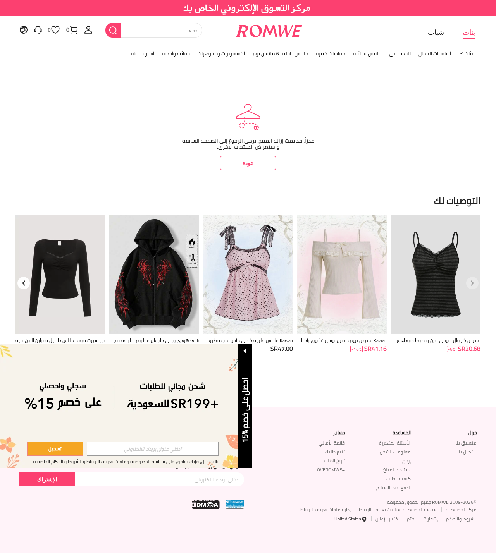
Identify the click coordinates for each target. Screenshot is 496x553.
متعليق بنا (466, 442)
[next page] (23, 283)
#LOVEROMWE (330, 469)
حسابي (338, 432)
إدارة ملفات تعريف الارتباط (325, 509)
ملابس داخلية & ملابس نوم (280, 53)
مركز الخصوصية (461, 509)
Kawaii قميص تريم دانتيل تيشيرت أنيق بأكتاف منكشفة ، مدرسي (344, 340)
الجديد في (400, 53)
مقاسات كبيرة (330, 53)
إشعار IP (430, 518)
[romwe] (269, 29)
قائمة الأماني (332, 442)
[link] (248, 9)
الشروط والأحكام (461, 518)
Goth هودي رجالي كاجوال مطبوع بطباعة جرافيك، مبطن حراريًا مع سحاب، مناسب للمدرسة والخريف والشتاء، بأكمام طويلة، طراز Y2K (154, 340)
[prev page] (472, 283)
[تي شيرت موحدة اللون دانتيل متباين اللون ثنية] (60, 274)
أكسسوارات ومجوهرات (221, 53)
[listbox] (88, 29)
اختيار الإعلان (387, 518)
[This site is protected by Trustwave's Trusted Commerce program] (235, 504)
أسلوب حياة (142, 53)
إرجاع (406, 460)
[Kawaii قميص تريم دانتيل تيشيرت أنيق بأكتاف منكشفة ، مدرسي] (342, 274)
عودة (248, 163)
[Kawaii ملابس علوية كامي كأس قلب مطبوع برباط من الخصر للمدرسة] (248, 274)
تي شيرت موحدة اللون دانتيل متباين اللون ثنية (60, 340)
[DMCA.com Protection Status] (206, 504)
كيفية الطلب (398, 478)
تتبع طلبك (335, 451)
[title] (248, 200)
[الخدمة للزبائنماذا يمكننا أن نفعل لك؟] (38, 29)
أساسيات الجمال (434, 53)
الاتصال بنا (467, 451)
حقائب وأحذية (176, 53)
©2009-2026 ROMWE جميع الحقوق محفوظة (432, 502)
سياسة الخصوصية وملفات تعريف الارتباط (398, 509)
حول (472, 432)
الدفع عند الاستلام (393, 487)
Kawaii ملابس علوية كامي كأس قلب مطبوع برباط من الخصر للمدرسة (248, 340)
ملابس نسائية (367, 53)
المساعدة (402, 432)
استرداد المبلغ (397, 469)
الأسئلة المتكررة (395, 442)
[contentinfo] (469, 349)
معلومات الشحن (395, 451)
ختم (410, 518)
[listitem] (435, 293)
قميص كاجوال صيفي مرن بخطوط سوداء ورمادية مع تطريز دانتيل (436, 340)
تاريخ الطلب (334, 460)
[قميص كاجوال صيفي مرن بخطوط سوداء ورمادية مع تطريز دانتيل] (435, 274)
